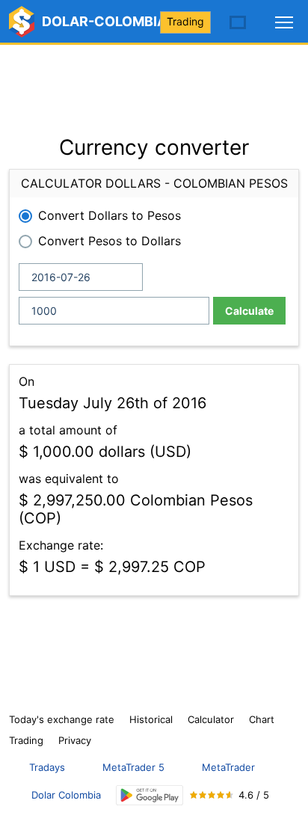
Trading (185, 21)
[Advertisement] (154, 82)
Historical (151, 719)
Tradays (47, 767)
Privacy (74, 740)
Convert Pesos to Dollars (109, 240)
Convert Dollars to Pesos (109, 215)
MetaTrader (228, 767)
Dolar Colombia (66, 795)
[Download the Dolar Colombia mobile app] (149, 795)
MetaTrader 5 (133, 767)
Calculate (249, 310)
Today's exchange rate (61, 719)
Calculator (211, 719)
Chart (261, 719)
